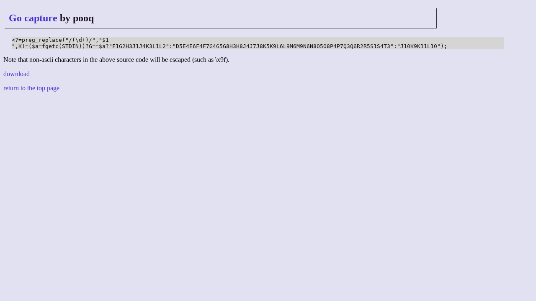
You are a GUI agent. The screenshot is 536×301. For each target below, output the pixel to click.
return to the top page (31, 88)
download (16, 73)
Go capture (33, 18)
